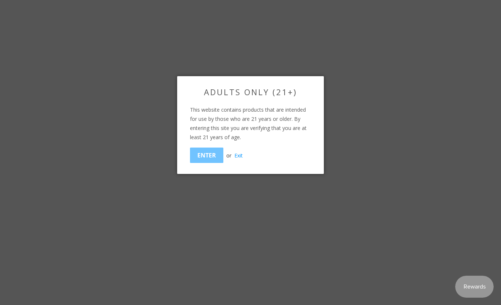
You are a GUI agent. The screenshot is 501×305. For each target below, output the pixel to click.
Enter (206, 155)
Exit (238, 155)
